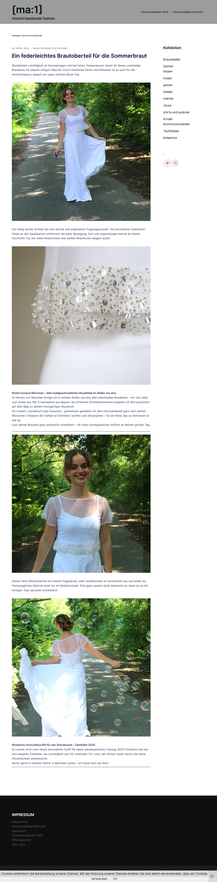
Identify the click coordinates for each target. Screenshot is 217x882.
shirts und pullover (176, 112)
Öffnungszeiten (21, 840)
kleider (168, 92)
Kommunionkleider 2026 (154, 11)
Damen (168, 66)
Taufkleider (171, 131)
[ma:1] (27, 9)
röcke (167, 105)
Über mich (18, 844)
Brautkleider (42, 48)
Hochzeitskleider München (188, 11)
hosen (167, 78)
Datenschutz (20, 821)
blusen (168, 71)
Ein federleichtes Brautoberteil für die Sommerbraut (79, 55)
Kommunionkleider (176, 124)
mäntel (168, 98)
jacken (168, 85)
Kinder (168, 119)
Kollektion (59, 48)
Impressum (19, 831)
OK (115, 878)
